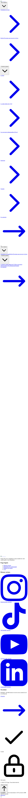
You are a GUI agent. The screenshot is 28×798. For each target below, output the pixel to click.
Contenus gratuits (4, 66)
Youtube (17, 265)
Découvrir (3, 795)
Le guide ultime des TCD (10, 264)
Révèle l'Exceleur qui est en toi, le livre (18, 254)
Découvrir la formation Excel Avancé (9, 455)
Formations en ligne (5, 254)
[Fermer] (1, 796)
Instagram (13, 265)
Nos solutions (4, 2)
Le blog (2, 264)
